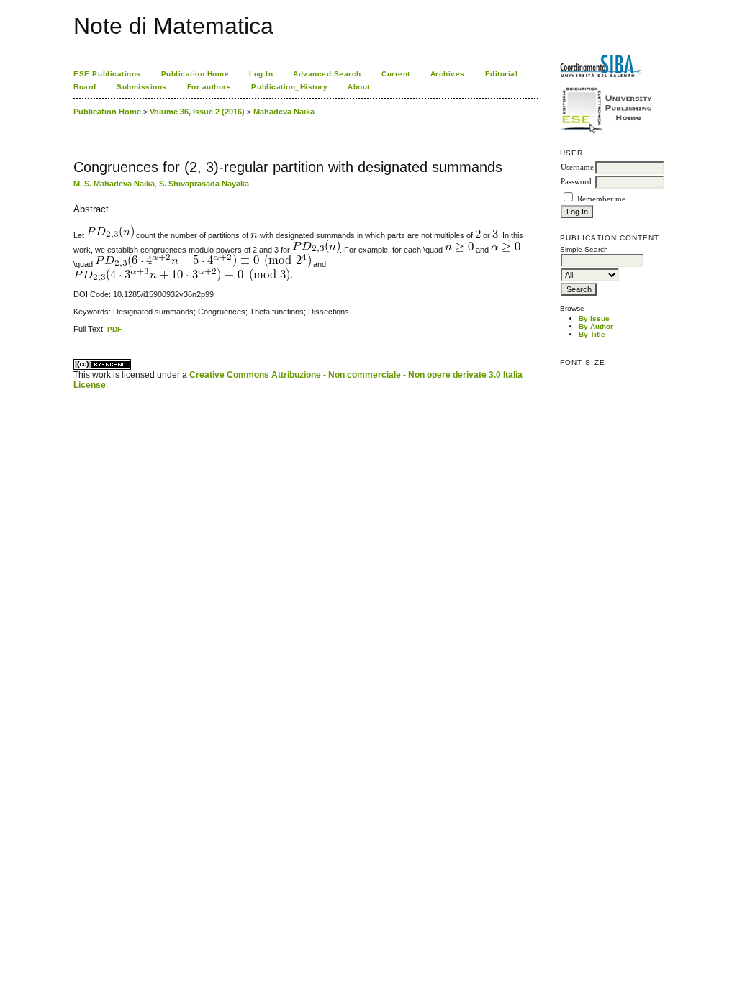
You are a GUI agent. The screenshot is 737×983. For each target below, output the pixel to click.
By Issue (594, 318)
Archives (447, 74)
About (359, 87)
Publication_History (289, 87)
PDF (114, 329)
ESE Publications (106, 74)
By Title (592, 334)
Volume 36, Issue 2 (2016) (197, 111)
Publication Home (195, 74)
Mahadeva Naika (284, 111)
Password (576, 182)
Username (577, 167)
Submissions (142, 87)
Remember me (601, 199)
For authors (209, 87)
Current (395, 74)
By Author (596, 326)
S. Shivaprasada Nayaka (204, 183)
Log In (261, 74)
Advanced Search (327, 74)
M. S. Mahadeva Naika (114, 183)
